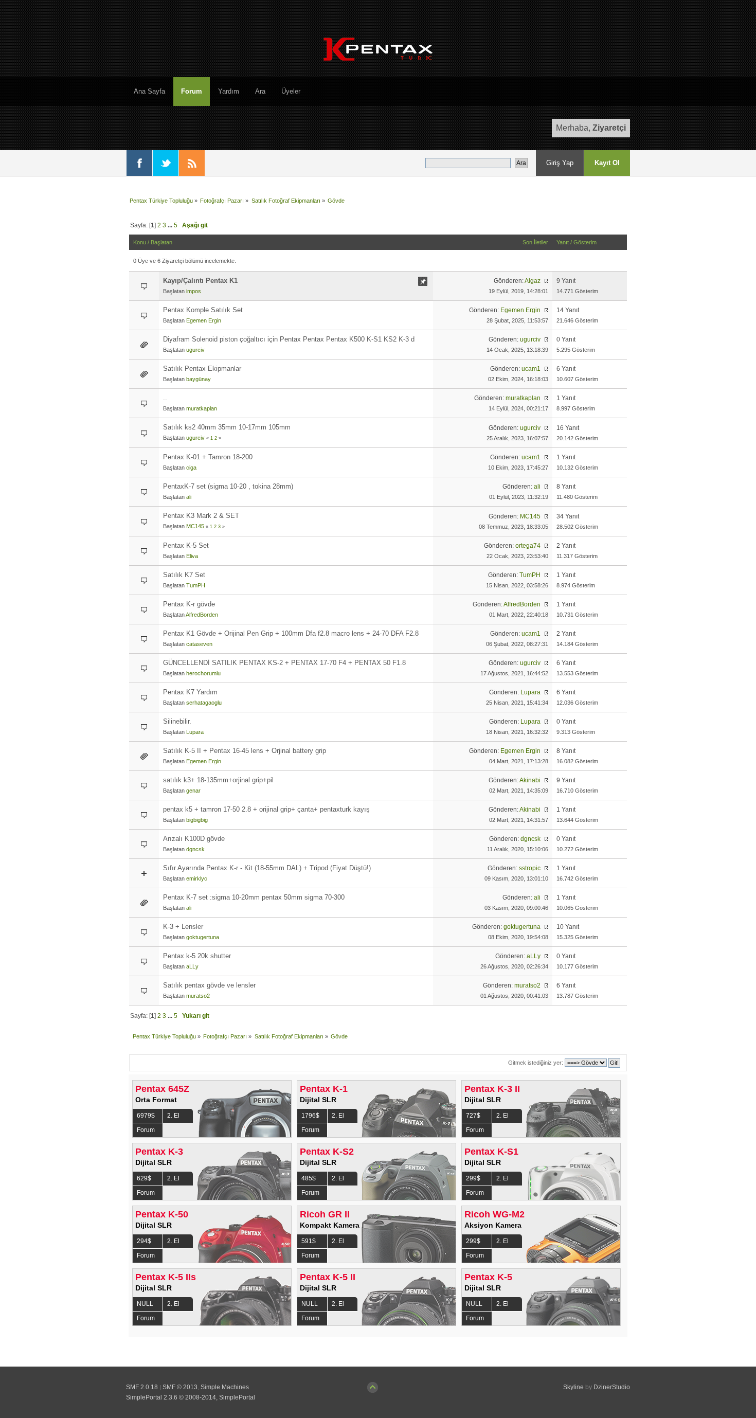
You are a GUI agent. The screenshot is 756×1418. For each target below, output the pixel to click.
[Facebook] (139, 163)
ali (188, 497)
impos (193, 291)
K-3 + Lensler (183, 926)
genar (193, 790)
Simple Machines (225, 1387)
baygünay (198, 379)
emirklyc (196, 878)
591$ (308, 1241)
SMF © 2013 (180, 1387)
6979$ (146, 1115)
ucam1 (531, 368)
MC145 (195, 526)
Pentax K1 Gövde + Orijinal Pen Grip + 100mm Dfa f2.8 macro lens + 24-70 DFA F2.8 (291, 633)
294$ (144, 1241)
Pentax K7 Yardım (190, 692)
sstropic (530, 868)
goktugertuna (202, 937)
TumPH (195, 585)
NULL (145, 1303)
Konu (139, 242)
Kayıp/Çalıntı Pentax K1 (200, 280)
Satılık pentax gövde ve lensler (209, 985)
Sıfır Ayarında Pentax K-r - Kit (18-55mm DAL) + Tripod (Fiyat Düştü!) (267, 868)
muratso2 (198, 996)
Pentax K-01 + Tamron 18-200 (208, 457)
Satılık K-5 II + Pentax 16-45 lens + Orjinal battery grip (244, 751)
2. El (173, 1115)
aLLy (192, 966)
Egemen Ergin (203, 320)
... (171, 225)
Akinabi (530, 780)
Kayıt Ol (607, 163)
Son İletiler (535, 242)
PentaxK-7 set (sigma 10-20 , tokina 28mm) (228, 486)
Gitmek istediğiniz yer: (535, 1063)
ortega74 (528, 545)
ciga (191, 467)
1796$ (310, 1115)
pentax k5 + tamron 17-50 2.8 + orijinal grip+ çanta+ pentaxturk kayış (266, 809)
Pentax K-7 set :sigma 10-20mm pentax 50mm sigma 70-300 (254, 897)
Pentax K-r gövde (189, 604)
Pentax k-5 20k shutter (197, 956)
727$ (473, 1115)
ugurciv (195, 350)
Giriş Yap (559, 163)
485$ (308, 1178)
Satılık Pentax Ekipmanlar (202, 368)
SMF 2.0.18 (142, 1387)
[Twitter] (165, 163)
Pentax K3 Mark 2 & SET (201, 515)
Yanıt (562, 242)
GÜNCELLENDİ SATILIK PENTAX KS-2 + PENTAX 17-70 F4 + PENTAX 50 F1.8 (284, 663)
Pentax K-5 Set (186, 545)
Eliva (192, 556)
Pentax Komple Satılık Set (203, 310)
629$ (144, 1178)
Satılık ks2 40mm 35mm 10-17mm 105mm (227, 427)
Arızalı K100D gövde (194, 838)
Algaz (533, 280)
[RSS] (192, 163)
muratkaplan (201, 408)
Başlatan (161, 242)
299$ (473, 1178)
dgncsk (195, 849)
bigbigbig (197, 820)
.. (165, 398)
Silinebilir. (177, 721)
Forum (146, 1130)
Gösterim (585, 242)
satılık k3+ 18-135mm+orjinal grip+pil (218, 780)
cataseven (199, 644)
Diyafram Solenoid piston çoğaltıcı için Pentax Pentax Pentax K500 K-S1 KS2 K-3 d (289, 339)
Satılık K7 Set (184, 575)
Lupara (530, 692)
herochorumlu (203, 673)
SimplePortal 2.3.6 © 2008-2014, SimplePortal (190, 1397)
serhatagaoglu (204, 702)
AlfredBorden (202, 615)
